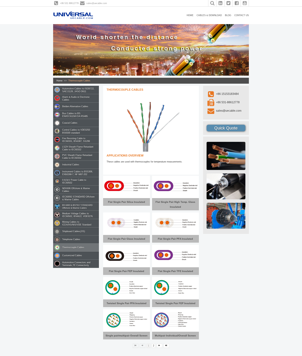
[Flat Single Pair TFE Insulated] (175, 255)
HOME (190, 15)
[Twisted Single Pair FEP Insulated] (175, 287)
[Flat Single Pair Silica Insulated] (126, 186)
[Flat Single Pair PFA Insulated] (175, 222)
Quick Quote (226, 128)
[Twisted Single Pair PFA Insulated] (126, 287)
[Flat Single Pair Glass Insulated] (126, 222)
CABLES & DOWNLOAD (209, 15)
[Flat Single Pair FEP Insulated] (126, 255)
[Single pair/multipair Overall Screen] (126, 319)
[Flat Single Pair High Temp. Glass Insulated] (175, 186)
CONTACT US (241, 15)
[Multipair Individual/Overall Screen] (175, 319)
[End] (166, 346)
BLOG (228, 15)
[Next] (159, 346)
